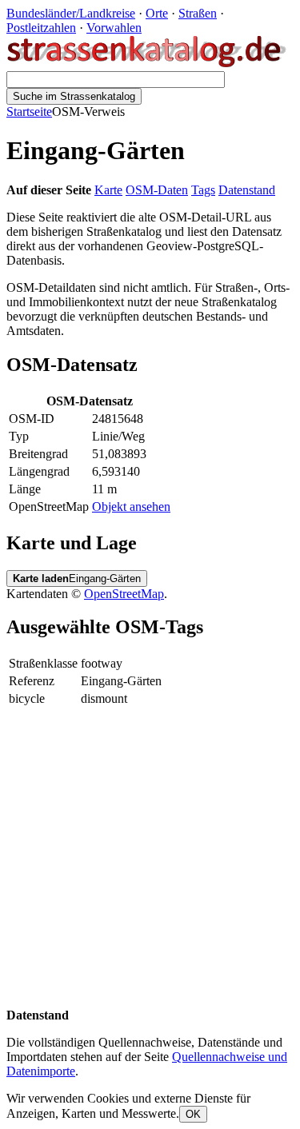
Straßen (197, 13)
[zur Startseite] (147, 63)
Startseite (29, 111)
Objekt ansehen (131, 506)
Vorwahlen (114, 27)
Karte (108, 190)
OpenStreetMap (124, 593)
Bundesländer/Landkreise (70, 13)
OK (193, 1114)
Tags (203, 190)
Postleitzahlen (41, 27)
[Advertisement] (150, 858)
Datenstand (246, 190)
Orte (157, 13)
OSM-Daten (157, 190)
